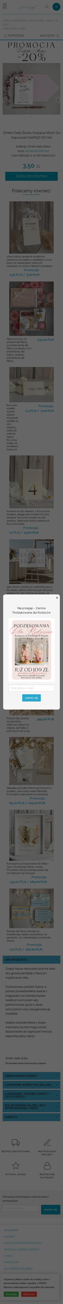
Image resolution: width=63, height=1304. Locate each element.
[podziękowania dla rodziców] (31, 649)
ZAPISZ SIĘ (31, 698)
